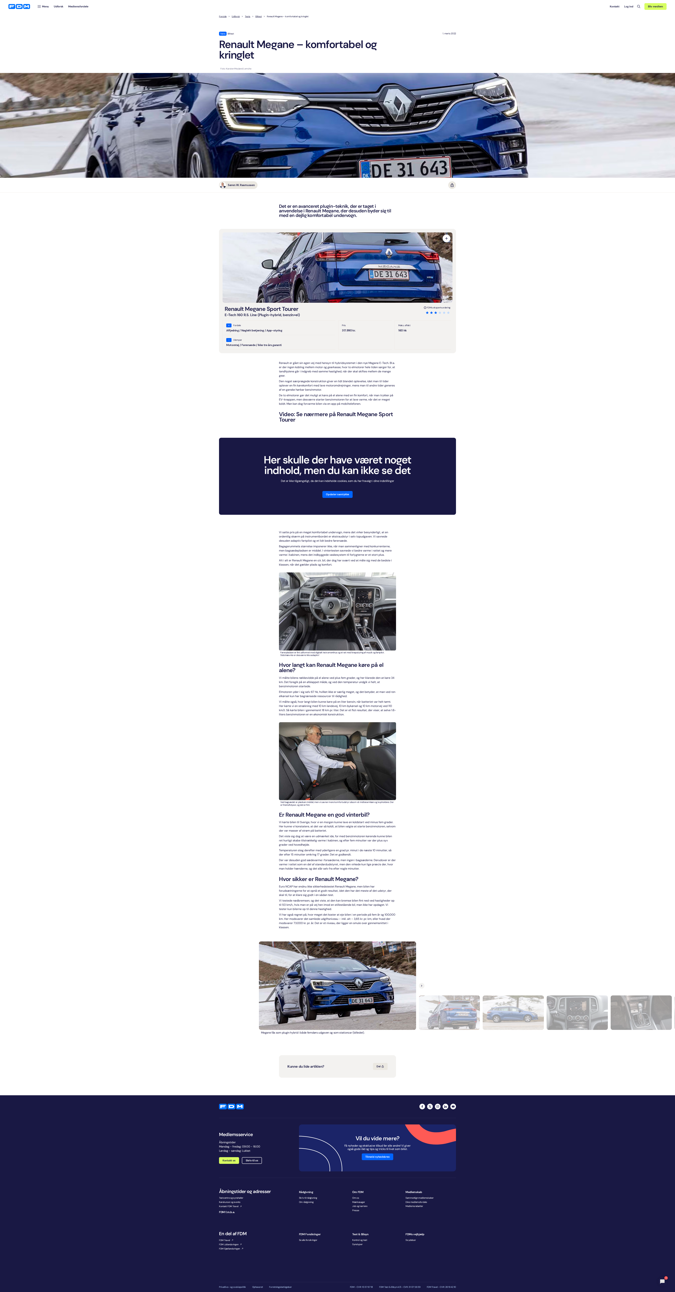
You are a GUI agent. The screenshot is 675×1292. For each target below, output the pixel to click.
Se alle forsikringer (308, 1240)
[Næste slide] (422, 986)
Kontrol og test (359, 1240)
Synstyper (357, 1244)
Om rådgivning (306, 1202)
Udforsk (236, 16)
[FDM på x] (430, 1106)
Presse (355, 1210)
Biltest (258, 16)
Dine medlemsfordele (416, 1202)
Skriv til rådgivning (308, 1197)
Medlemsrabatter (414, 1206)
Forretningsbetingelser (280, 1287)
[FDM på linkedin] (445, 1106)
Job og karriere (359, 1206)
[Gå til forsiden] (19, 6)
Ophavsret (257, 1287)
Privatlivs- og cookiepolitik (232, 1287)
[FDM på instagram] (438, 1106)
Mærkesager (358, 1202)
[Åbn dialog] (446, 238)
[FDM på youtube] (453, 1106)
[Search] (639, 6)
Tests (247, 16)
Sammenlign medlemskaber (420, 1197)
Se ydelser (411, 1240)
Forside (223, 16)
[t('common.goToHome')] (231, 1106)
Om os (355, 1197)
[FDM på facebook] (422, 1106)
